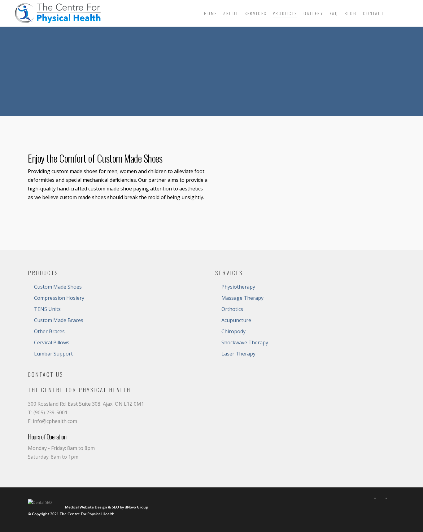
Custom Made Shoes (58, 286)
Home (210, 13)
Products (285, 13)
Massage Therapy (242, 297)
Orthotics (232, 309)
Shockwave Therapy (244, 342)
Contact (373, 13)
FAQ (334, 13)
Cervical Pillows (51, 342)
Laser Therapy (238, 353)
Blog (351, 13)
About (230, 13)
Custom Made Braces (58, 320)
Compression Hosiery (59, 297)
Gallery (313, 13)
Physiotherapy (238, 286)
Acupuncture (236, 320)
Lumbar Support (53, 353)
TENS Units (47, 309)
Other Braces (49, 331)
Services (256, 13)
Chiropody (233, 331)
